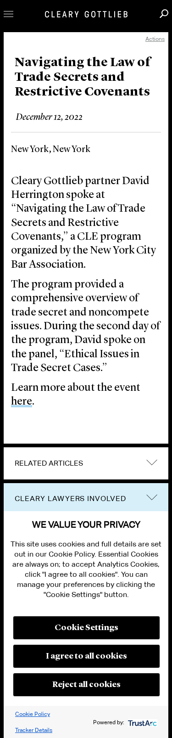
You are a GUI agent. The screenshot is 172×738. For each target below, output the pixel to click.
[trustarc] (141, 722)
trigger (151, 498)
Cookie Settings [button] (86, 628)
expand (151, 462)
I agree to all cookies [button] (86, 656)
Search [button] (164, 13)
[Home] (86, 14)
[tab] (86, 463)
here (21, 401)
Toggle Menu (8, 14)
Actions (155, 38)
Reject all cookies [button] (86, 685)
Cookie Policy (32, 713)
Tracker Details (33, 730)
